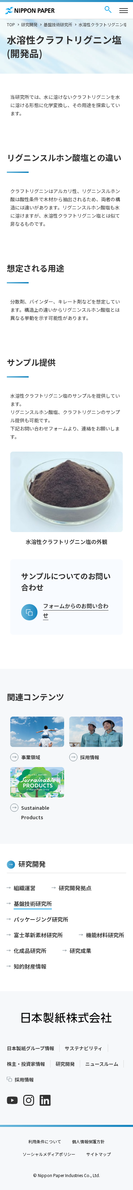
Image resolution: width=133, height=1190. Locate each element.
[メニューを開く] (123, 10)
